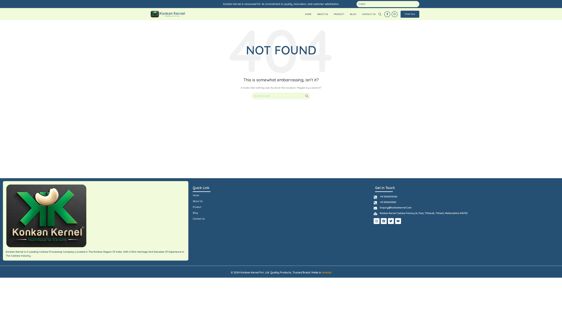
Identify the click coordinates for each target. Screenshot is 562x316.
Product (197, 207)
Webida (326, 272)
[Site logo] (168, 13)
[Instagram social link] (394, 14)
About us (198, 201)
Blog (195, 212)
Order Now (410, 14)
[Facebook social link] (387, 14)
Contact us (199, 218)
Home (196, 195)
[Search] (380, 14)
